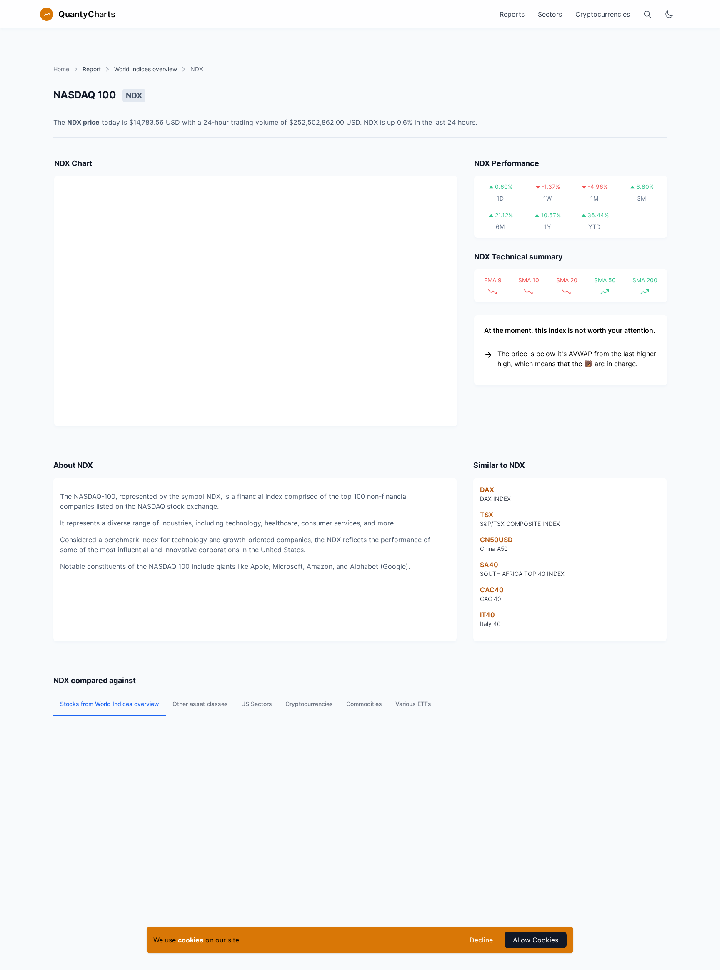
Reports (512, 14)
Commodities (364, 703)
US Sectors (256, 703)
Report (91, 69)
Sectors (550, 14)
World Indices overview (145, 69)
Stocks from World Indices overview (109, 703)
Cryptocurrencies (602, 14)
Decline (481, 940)
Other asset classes (200, 703)
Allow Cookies (535, 940)
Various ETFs (413, 703)
